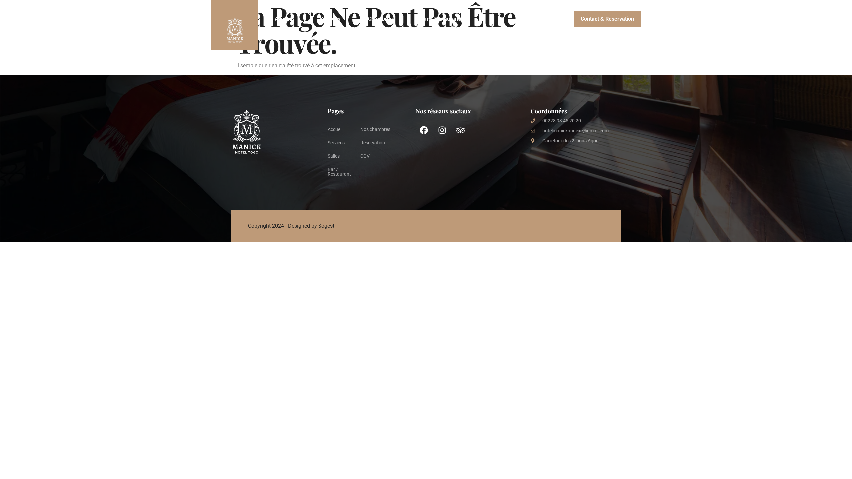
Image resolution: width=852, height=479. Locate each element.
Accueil (283, 19)
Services (330, 19)
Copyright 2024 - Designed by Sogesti (292, 226)
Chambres (380, 19)
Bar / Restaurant (440, 19)
